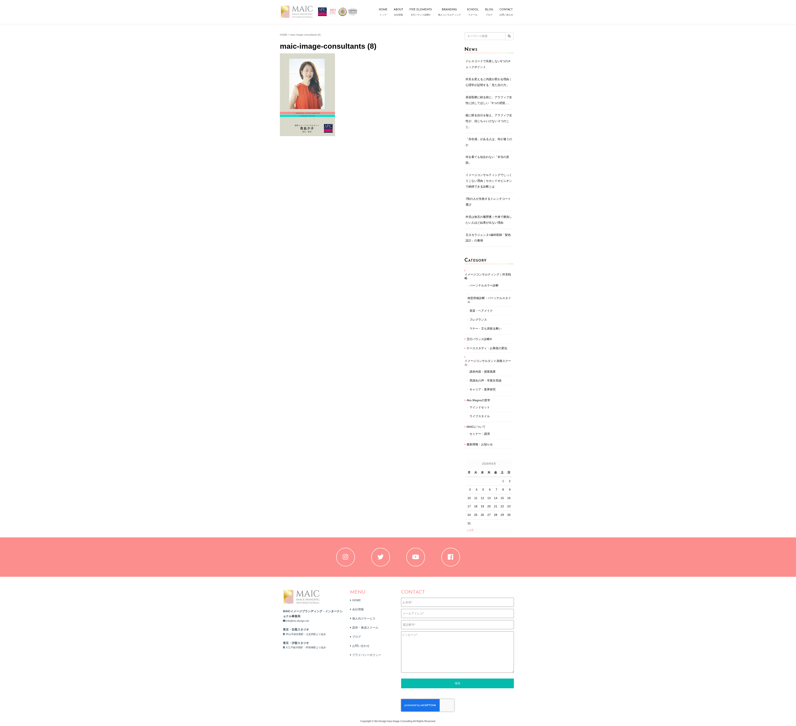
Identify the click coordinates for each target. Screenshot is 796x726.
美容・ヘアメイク (481, 310)
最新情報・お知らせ (480, 444)
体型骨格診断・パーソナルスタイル (489, 299)
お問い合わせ (361, 645)
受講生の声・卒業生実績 (485, 380)
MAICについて (476, 426)
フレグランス (478, 319)
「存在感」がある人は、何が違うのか (489, 142)
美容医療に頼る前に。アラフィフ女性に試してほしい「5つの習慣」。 (489, 100)
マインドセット (480, 407)
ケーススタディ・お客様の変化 (487, 348)
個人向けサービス (363, 618)
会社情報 (358, 609)
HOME (283, 34)
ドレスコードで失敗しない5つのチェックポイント (488, 64)
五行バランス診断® (479, 339)
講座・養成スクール (365, 627)
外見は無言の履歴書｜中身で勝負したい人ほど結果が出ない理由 (489, 219)
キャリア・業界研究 (483, 389)
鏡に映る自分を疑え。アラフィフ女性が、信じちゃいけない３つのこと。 (489, 121)
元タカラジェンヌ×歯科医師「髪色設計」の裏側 (488, 237)
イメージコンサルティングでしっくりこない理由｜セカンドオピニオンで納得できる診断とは (489, 180)
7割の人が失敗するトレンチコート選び (488, 201)
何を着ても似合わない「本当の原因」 (487, 159)
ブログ (356, 636)
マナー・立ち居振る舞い (485, 328)
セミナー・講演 (480, 433)
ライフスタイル (480, 416)
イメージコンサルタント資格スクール (488, 362)
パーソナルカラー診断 (484, 285)
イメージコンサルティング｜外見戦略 (488, 276)
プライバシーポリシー (366, 655)
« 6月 (470, 530)
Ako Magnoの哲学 (478, 400)
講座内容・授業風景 (483, 371)
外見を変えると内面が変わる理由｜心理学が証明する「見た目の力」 (489, 82)
